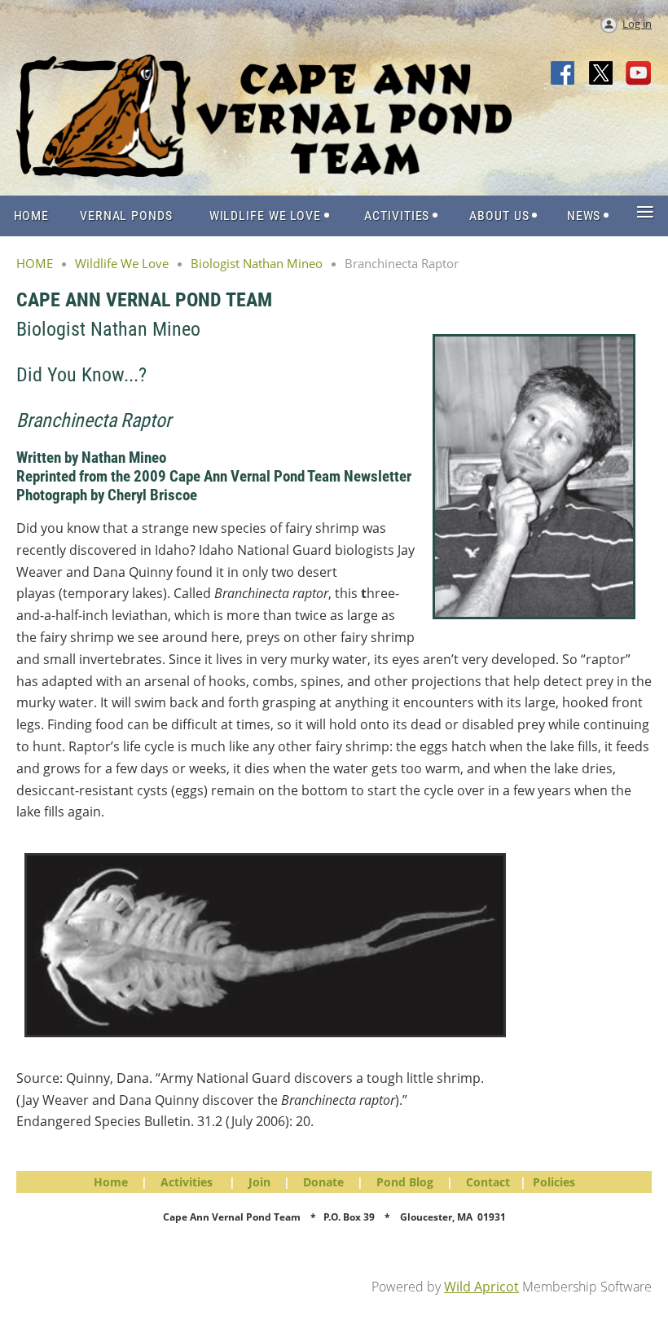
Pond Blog (404, 1182)
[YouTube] (639, 74)
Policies (554, 1182)
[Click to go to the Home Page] (264, 172)
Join (259, 1182)
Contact (488, 1182)
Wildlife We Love (122, 263)
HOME (34, 263)
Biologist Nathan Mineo (257, 263)
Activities (186, 1182)
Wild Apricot (481, 1287)
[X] (601, 74)
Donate (323, 1182)
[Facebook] (564, 74)
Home (111, 1182)
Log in (637, 23)
